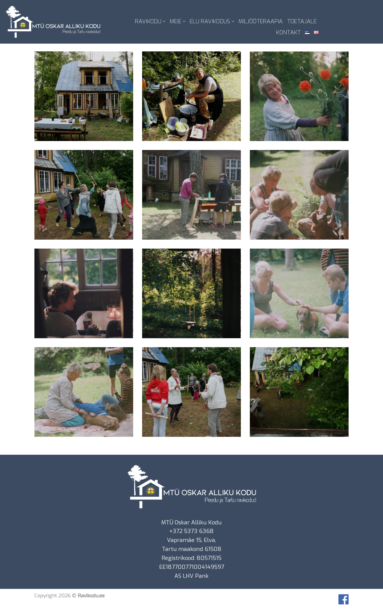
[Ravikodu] (52, 22)
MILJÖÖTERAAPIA (260, 21)
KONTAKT (288, 32)
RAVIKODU (148, 21)
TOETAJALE (302, 21)
